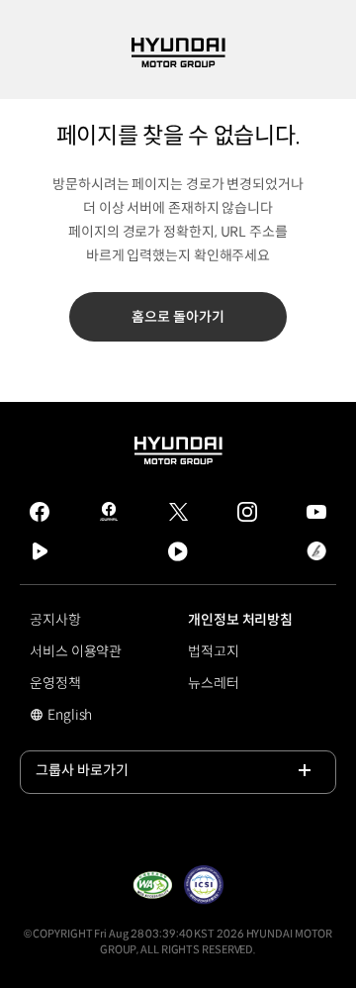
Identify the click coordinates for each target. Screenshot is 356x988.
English (83, 717)
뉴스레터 (213, 683)
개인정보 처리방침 (240, 620)
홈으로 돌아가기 (177, 317)
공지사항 (55, 620)
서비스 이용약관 (76, 651)
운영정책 (55, 683)
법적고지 (213, 651)
